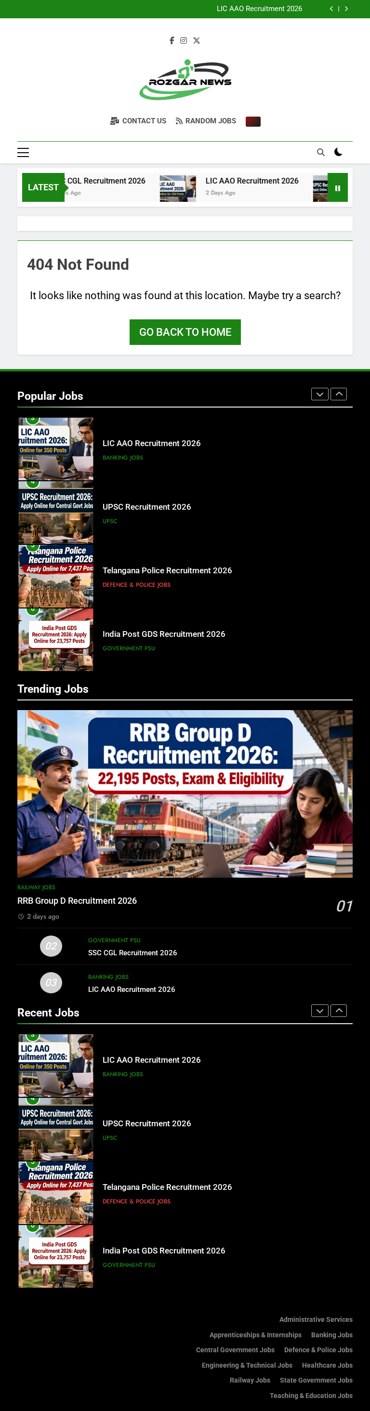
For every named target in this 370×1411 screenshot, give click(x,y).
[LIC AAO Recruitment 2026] (158, 193)
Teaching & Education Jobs (311, 1396)
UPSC (110, 521)
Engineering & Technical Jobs (247, 1365)
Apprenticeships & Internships (256, 1335)
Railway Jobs (36, 887)
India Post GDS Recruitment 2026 (164, 634)
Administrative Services (316, 1320)
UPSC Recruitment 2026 (147, 507)
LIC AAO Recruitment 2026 (259, 9)
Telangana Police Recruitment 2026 (167, 570)
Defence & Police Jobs (137, 584)
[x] (196, 41)
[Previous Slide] (331, 9)
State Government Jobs (316, 1380)
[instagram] (183, 41)
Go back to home (185, 332)
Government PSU (129, 648)
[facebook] (172, 41)
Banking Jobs (123, 457)
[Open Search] (321, 152)
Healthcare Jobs (327, 1365)
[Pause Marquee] (338, 187)
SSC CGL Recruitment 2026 (78, 180)
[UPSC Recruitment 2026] (311, 193)
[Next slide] (346, 9)
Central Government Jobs (235, 1350)
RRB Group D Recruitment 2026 (77, 901)
